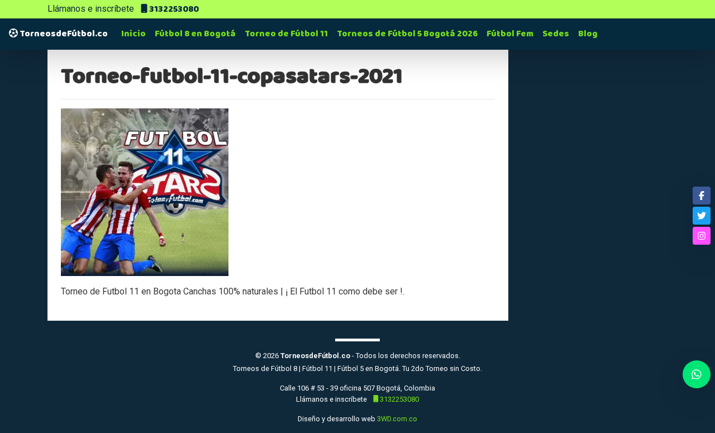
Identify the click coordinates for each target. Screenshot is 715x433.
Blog (588, 34)
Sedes (555, 34)
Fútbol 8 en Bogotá (195, 34)
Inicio (133, 34)
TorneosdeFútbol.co (63, 34)
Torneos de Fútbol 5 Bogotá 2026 (407, 34)
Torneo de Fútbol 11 (286, 34)
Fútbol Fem (510, 34)
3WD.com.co (397, 419)
